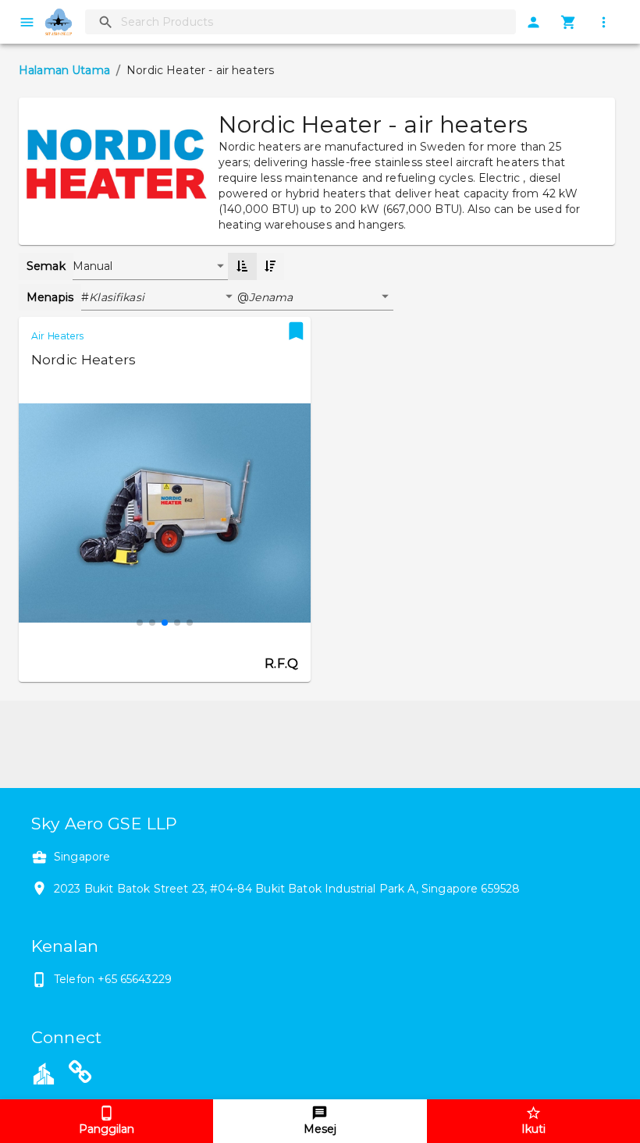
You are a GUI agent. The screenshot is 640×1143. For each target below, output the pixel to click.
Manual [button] (93, 266)
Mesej (320, 1129)
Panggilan (106, 1129)
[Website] (80, 1075)
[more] (603, 22)
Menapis (50, 297)
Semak (46, 266)
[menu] (26, 22)
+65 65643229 (135, 979)
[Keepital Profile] (43, 1072)
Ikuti (533, 1129)
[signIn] (533, 22)
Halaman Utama (64, 70)
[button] (163, 298)
